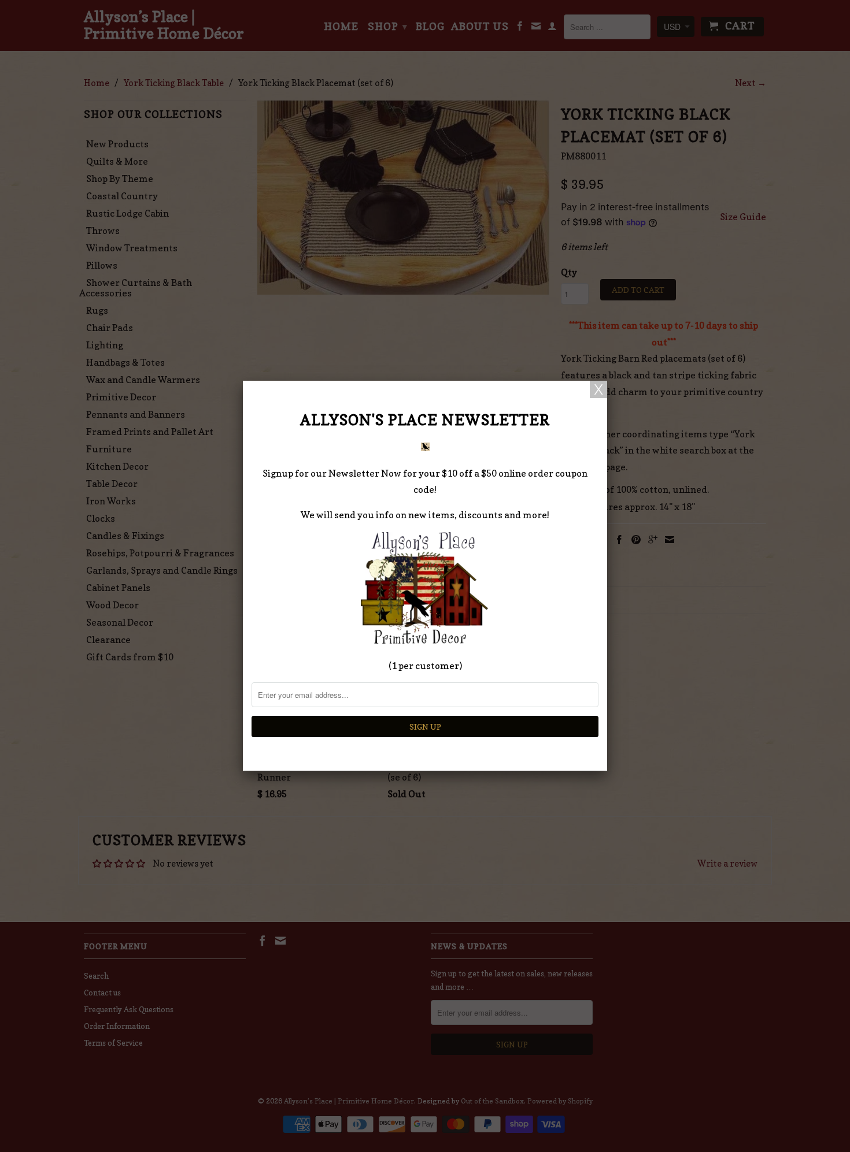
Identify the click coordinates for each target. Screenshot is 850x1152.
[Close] (598, 389)
